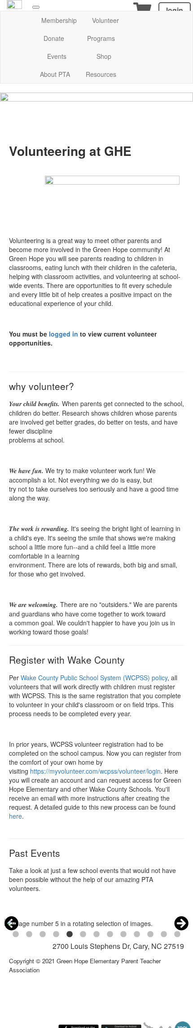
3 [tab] (42, 934)
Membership (59, 20)
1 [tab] (15, 934)
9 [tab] (123, 934)
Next (181, 923)
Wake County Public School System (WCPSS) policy (94, 677)
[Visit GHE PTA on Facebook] (14, 6)
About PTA (55, 74)
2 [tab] (29, 934)
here (15, 815)
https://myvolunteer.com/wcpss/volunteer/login (95, 771)
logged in (63, 333)
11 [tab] (150, 934)
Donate (54, 38)
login (174, 10)
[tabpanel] (96, 923)
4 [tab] (56, 934)
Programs (101, 38)
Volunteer (105, 20)
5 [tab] (69, 934)
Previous (11, 923)
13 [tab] (177, 934)
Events (56, 56)
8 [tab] (109, 934)
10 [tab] (136, 934)
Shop (103, 56)
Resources (101, 74)
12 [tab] (163, 934)
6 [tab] (83, 934)
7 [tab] (96, 934)
